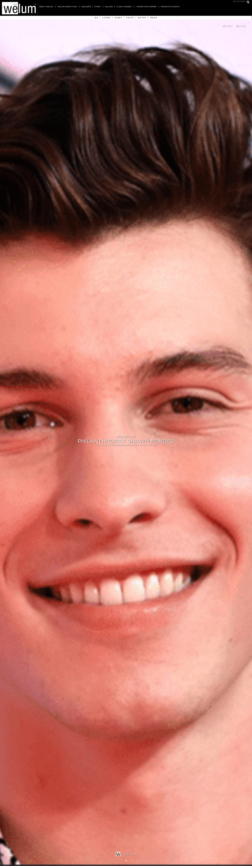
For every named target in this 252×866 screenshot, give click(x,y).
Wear (153, 18)
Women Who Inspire (146, 7)
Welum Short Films (67, 7)
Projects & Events (170, 7)
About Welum (46, 7)
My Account (239, 1)
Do (96, 18)
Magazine (86, 7)
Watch (142, 18)
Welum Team (129, 854)
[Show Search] (247, 2)
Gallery (109, 7)
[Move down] (126, 860)
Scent (118, 18)
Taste (130, 18)
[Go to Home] (19, 9)
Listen (106, 18)
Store (97, 7)
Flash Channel (124, 7)
